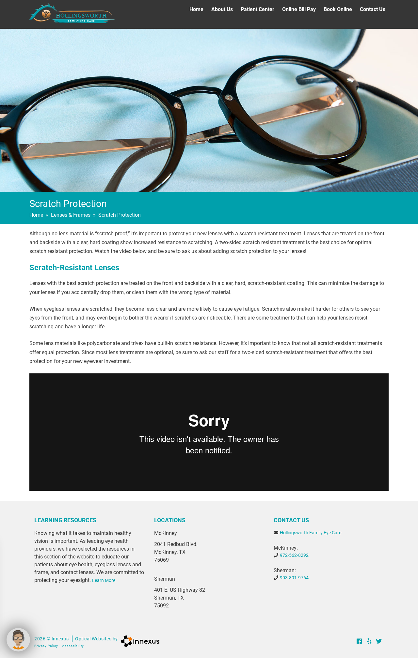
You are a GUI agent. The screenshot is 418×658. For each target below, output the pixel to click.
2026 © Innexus (76, 638)
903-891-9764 (294, 577)
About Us (222, 9)
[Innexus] (139, 641)
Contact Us (372, 9)
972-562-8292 (294, 555)
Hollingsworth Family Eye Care (310, 532)
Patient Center (257, 9)
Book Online (338, 9)
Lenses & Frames (70, 215)
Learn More (103, 580)
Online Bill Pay (299, 9)
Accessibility (73, 646)
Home (196, 9)
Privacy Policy (46, 646)
